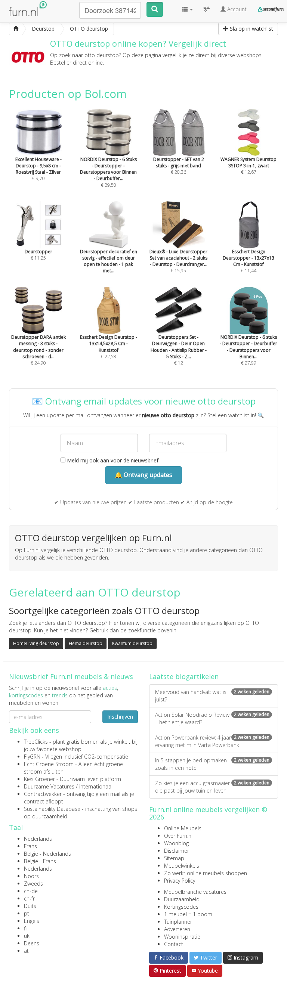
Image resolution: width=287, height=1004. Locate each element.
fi (25, 928)
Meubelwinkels (181, 865)
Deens (31, 943)
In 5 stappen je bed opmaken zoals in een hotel (212, 764)
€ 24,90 (38, 350)
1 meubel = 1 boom (188, 914)
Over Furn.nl (178, 835)
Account (236, 9)
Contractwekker (43, 793)
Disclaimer (176, 850)
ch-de (31, 891)
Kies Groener (39, 779)
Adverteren (177, 929)
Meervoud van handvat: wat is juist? (212, 695)
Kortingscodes (181, 906)
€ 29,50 (108, 172)
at (26, 950)
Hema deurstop (85, 643)
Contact (173, 944)
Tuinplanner (178, 921)
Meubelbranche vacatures (195, 891)
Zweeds (33, 883)
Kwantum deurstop (132, 643)
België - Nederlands (47, 853)
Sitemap (174, 858)
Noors (31, 876)
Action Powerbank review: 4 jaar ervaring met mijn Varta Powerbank (212, 741)
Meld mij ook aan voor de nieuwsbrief (111, 460)
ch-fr (29, 898)
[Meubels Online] (15, 29)
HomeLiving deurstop (36, 643)
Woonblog (176, 843)
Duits (30, 906)
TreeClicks (36, 741)
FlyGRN (32, 756)
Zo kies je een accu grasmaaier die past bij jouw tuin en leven (212, 787)
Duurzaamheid (182, 899)
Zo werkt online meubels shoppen (205, 873)
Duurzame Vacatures (49, 786)
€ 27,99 (248, 350)
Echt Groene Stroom (49, 764)
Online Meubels (182, 828)
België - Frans (40, 861)
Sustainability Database (52, 808)
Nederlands (38, 838)
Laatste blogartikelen (184, 676)
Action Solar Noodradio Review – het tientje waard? (212, 718)
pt (26, 913)
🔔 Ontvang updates (143, 475)
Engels (31, 920)
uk (27, 935)
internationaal (95, 786)
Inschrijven (120, 716)
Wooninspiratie (182, 936)
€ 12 (179, 350)
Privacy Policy (179, 880)
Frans (30, 846)
